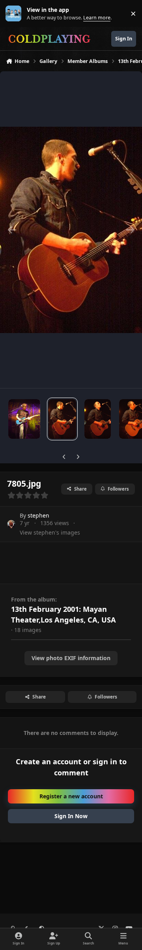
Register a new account (71, 796)
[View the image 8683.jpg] (24, 419)
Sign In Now (71, 816)
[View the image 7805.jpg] (62, 419)
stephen (38, 515)
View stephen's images (50, 532)
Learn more (15, 13)
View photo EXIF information (71, 658)
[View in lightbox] (71, 229)
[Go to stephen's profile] (11, 524)
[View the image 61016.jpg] (97, 419)
